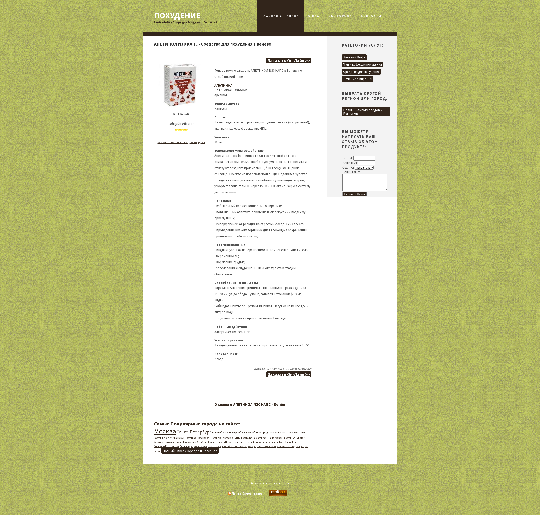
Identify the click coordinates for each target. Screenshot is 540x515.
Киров (287, 442)
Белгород (252, 446)
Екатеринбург (237, 432)
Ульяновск (299, 437)
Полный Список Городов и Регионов (190, 451)
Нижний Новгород (257, 432)
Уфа (174, 437)
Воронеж (216, 437)
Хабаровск (159, 442)
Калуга (304, 446)
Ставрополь (241, 446)
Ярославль (288, 437)
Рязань (221, 442)
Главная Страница (280, 16)
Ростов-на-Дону (163, 437)
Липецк (274, 442)
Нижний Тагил (229, 446)
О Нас (313, 16)
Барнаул (257, 437)
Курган (157, 451)
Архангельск (270, 446)
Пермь (180, 437)
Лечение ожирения (357, 79)
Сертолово (159, 446)
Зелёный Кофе (354, 57)
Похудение (177, 15)
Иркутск (170, 442)
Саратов (226, 437)
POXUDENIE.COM (276, 483)
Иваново (217, 446)
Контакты (371, 16)
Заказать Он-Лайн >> (289, 60)
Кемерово (212, 442)
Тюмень (178, 442)
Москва (165, 431)
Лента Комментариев (248, 493)
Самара (273, 432)
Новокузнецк (189, 442)
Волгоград (190, 437)
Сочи (298, 446)
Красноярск (203, 437)
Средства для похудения (361, 72)
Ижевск (278, 437)
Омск (290, 432)
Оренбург (201, 442)
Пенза (228, 442)
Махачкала (268, 437)
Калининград (172, 446)
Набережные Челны (242, 442)
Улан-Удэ (281, 446)
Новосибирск (220, 432)
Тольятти (235, 437)
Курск (190, 446)
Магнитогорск (200, 446)
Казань (282, 432)
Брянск (184, 446)
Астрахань (258, 442)
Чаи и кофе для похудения (362, 64)
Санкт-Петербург (194, 432)
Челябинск (299, 432)
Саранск (261, 446)
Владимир (290, 446)
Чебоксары (297, 442)
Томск (267, 442)
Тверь (210, 446)
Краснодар (246, 437)
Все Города (340, 16)
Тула (281, 442)
